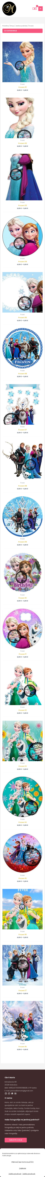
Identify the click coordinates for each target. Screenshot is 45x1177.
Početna (5, 26)
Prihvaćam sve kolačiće (22, 1162)
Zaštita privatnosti (15, 1174)
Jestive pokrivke (21, 26)
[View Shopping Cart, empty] (35, 8)
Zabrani (22, 1168)
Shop (12, 26)
